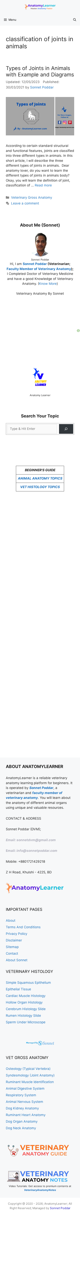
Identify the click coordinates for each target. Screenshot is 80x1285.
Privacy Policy (16, 934)
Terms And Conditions (23, 927)
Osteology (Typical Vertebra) (28, 1069)
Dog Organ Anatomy (21, 1121)
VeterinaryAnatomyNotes (40, 1189)
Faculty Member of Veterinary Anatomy (39, 269)
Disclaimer (14, 940)
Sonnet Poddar (35, 264)
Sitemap (12, 947)
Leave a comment (25, 203)
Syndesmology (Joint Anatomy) (30, 1075)
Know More (48, 284)
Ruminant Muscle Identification (30, 1082)
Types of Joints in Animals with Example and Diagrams (40, 71)
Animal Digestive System (25, 1088)
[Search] (66, 429)
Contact (12, 953)
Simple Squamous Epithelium (28, 983)
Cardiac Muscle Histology (25, 996)
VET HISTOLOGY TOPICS (40, 487)
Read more (43, 185)
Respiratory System (21, 1095)
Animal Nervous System (24, 1102)
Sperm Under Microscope (25, 1022)
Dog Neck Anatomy (21, 1128)
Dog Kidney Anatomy (22, 1108)
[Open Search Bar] (74, 20)
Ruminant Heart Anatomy (25, 1115)
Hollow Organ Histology (24, 1002)
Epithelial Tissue (18, 989)
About (10, 920)
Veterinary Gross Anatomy (31, 197)
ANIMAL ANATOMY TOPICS (40, 478)
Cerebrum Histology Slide (26, 1009)
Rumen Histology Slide (23, 1015)
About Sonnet (16, 960)
